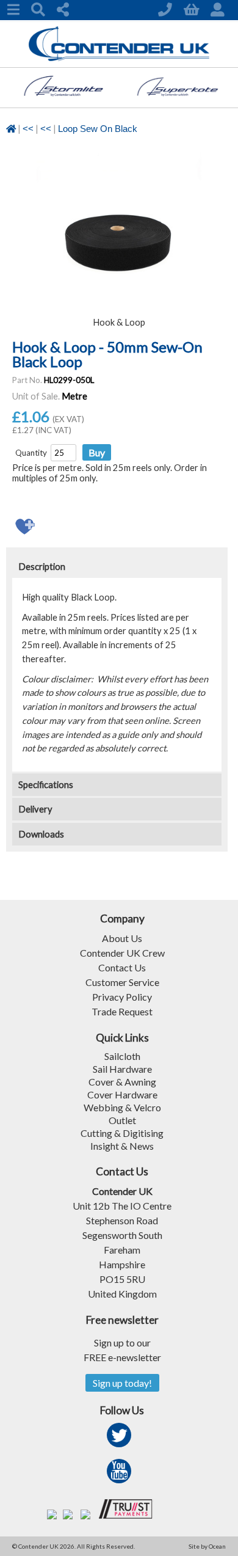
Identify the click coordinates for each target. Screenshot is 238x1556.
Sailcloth (122, 1056)
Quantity (31, 453)
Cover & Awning (122, 1081)
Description (41, 566)
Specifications (45, 785)
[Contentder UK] (119, 58)
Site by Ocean (207, 1546)
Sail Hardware (122, 1069)
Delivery (35, 809)
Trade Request (122, 1011)
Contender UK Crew (122, 953)
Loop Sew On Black (97, 129)
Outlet (122, 1120)
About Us (122, 938)
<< (28, 129)
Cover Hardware (122, 1094)
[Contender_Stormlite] (63, 103)
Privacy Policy (122, 997)
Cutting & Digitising (122, 1133)
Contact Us (122, 967)
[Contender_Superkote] (177, 103)
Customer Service (122, 982)
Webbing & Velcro (122, 1107)
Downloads (41, 834)
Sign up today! (122, 1383)
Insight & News (122, 1146)
